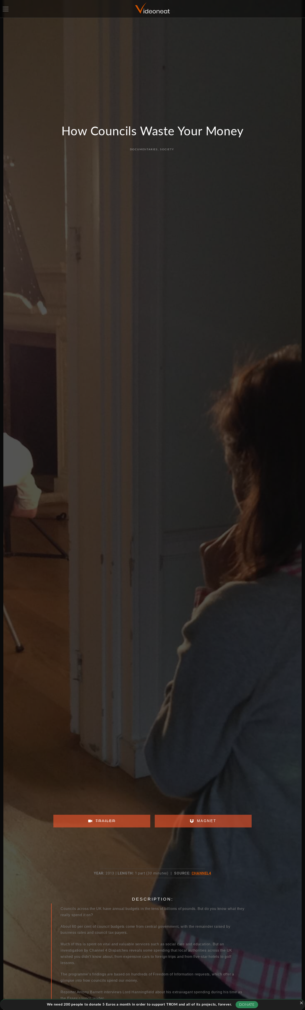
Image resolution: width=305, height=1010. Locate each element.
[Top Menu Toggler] (5, 9)
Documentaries (144, 149)
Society (167, 149)
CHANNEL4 (201, 873)
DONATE (247, 1004)
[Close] (301, 1002)
